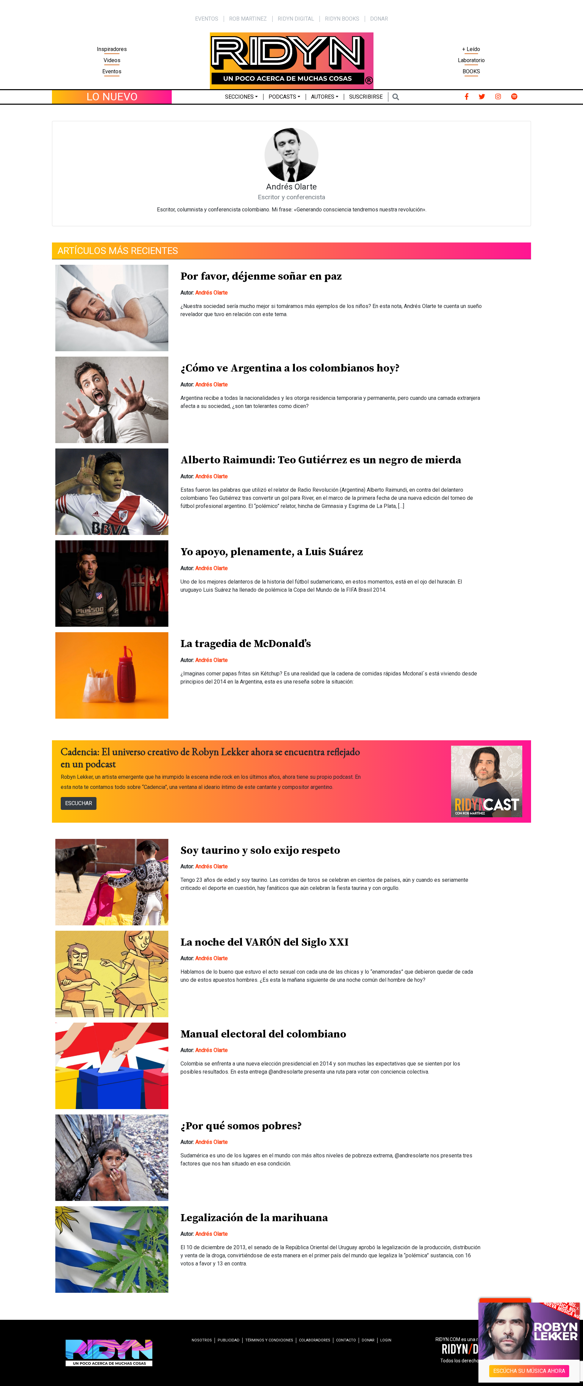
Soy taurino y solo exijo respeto (260, 850)
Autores (322, 97)
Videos (112, 60)
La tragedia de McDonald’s (246, 644)
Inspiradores (112, 49)
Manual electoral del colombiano (263, 1034)
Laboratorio (471, 60)
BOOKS (471, 71)
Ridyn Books (342, 19)
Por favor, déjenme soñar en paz (261, 276)
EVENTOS (206, 19)
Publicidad (229, 1340)
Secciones (239, 97)
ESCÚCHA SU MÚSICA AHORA (529, 1371)
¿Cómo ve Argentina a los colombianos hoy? (290, 368)
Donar (379, 19)
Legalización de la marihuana (254, 1218)
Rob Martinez (248, 19)
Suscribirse (366, 97)
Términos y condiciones (269, 1340)
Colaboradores (314, 1340)
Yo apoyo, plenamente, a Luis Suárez (272, 552)
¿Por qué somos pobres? (241, 1126)
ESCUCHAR (78, 803)
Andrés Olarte (211, 292)
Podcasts (282, 97)
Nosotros (202, 1340)
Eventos (111, 71)
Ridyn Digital (296, 19)
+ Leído (471, 49)
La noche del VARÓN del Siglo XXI (265, 942)
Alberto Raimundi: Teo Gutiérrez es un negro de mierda (321, 460)
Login (385, 1340)
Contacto (346, 1340)
